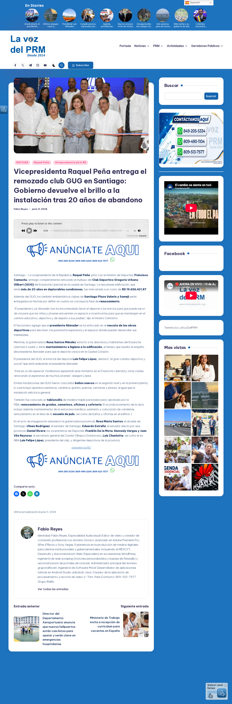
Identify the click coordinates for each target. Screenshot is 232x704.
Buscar (171, 85)
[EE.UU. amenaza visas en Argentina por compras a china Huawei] (205, 477)
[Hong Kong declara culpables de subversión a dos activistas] (205, 450)
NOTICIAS (22, 162)
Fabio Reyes (50, 528)
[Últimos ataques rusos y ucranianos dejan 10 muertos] (205, 395)
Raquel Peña (41, 162)
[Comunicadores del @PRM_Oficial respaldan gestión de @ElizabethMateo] (205, 368)
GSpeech (142, 236)
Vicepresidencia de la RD (70, 162)
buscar (211, 96)
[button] (80, 65)
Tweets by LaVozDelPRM (180, 327)
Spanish (194, 2)
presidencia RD (81, 447)
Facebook (174, 253)
